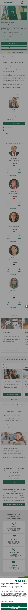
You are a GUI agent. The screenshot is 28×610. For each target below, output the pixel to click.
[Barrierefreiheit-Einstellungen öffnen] (26, 306)
